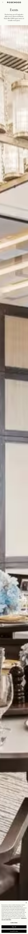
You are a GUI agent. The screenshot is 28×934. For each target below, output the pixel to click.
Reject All (14, 926)
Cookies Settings (13, 922)
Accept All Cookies (14, 931)
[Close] (26, 902)
